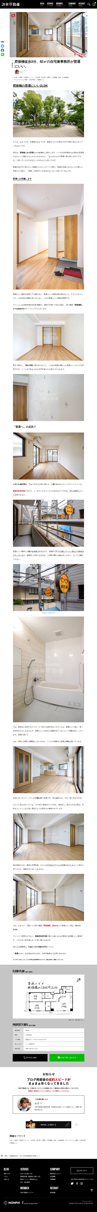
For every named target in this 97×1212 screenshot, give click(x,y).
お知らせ (6, 1179)
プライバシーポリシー (87, 1201)
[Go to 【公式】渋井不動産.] (1, 1156)
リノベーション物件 (22, 79)
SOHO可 (32, 79)
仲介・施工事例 (25, 1182)
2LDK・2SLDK (41, 77)
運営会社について (55, 1173)
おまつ (38, 1103)
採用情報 (52, 1192)
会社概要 (52, 1176)
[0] (94, 4)
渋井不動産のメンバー (27, 1192)
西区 (49, 77)
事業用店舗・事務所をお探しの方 (30, 1176)
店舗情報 (52, 1179)
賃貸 (21, 77)
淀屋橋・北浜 (57, 77)
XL (16, 77)
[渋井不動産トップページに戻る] (11, 4)
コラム (6, 1176)
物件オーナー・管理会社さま (29, 1179)
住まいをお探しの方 (26, 1173)
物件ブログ (7, 1173)
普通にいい (41, 79)
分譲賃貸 (66, 77)
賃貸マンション (29, 77)
